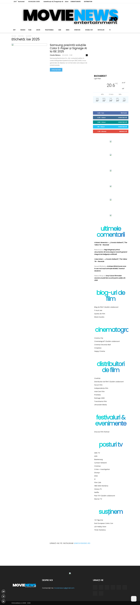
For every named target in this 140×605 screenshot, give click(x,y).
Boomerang (98, 459)
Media (67, 30)
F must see (98, 310)
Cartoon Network (100, 463)
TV (110, 30)
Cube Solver (98, 259)
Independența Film (101, 388)
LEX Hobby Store (100, 527)
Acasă (14, 36)
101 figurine (98, 520)
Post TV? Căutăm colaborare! (104, 496)
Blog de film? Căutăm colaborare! (106, 307)
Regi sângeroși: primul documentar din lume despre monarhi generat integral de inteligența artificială (110, 252)
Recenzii (22, 30)
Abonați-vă (123, 131)
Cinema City (98, 338)
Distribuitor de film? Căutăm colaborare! (109, 382)
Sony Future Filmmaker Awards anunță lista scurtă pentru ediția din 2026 (109, 278)
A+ (4, 592)
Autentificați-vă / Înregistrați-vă (53, 1)
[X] (116, 1)
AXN (95, 456)
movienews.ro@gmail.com (64, 588)
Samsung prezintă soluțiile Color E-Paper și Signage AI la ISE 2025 (68, 48)
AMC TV (97, 453)
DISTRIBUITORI (88, 1)
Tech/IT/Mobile (49, 30)
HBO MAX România (101, 486)
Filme (29, 30)
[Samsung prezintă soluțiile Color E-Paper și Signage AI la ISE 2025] (29, 56)
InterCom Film (99, 391)
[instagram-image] (9, 557)
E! (95, 479)
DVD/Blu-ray (89, 30)
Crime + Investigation (102, 469)
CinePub (97, 378)
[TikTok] (112, 1)
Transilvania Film (100, 401)
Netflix (96, 492)
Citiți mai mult (56, 70)
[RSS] (108, 1)
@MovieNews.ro (82, 543)
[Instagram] (105, 1)
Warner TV (98, 499)
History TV (98, 489)
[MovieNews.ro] (70, 15)
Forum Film (98, 385)
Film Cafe (97, 482)
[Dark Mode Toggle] (134, 599)
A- (3, 601)
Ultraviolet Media (100, 405)
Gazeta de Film (99, 314)
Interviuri (77, 30)
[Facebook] (101, 1)
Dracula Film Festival (101, 432)
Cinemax (97, 466)
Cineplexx (97, 348)
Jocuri (38, 30)
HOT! (14, 30)
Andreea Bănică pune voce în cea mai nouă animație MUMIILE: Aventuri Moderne (110, 268)
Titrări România (100, 530)
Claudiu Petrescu (55, 55)
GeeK (59, 30)
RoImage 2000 (99, 398)
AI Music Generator (101, 242)
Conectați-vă (122, 117)
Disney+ (97, 473)
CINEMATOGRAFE (75, 1)
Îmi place (124, 113)
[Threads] (126, 1)
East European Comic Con (103, 523)
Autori (66, 1)
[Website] (119, 1)
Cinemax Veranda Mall (102, 345)
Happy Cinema (99, 351)
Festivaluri (101, 30)
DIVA (96, 476)
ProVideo (97, 395)
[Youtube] (123, 1)
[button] (125, 30)
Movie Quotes (99, 317)
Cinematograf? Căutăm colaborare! (107, 341)
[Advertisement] (110, 54)
